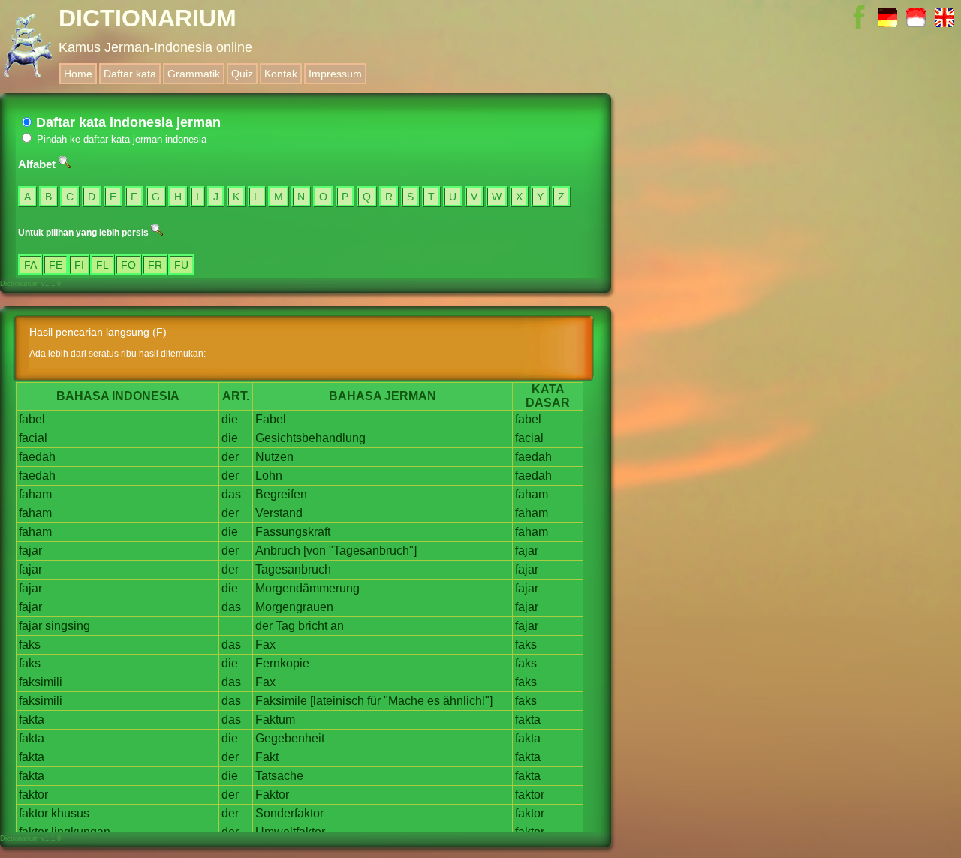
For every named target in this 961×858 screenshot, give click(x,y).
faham (35, 494)
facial (33, 438)
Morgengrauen (294, 607)
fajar (30, 550)
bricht (312, 625)
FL (102, 265)
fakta (31, 719)
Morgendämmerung (307, 588)
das (231, 494)
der (230, 456)
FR (155, 265)
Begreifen (281, 494)
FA (30, 265)
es (433, 700)
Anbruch (277, 550)
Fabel (270, 419)
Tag (285, 625)
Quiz (242, 74)
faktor (33, 794)
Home (78, 74)
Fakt (267, 757)
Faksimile (281, 700)
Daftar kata (130, 74)
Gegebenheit (289, 738)
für (374, 700)
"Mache (404, 700)
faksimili (40, 682)
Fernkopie (282, 663)
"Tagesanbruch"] (373, 550)
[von (314, 550)
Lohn (268, 475)
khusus (70, 813)
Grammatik (193, 74)
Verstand (279, 513)
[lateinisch (337, 700)
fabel (32, 419)
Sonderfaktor (289, 813)
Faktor (272, 794)
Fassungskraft (292, 531)
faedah (37, 456)
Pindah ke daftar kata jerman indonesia (120, 139)
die (229, 419)
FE (55, 265)
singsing (67, 625)
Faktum (275, 719)
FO (128, 265)
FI (79, 265)
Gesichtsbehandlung (310, 438)
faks (30, 644)
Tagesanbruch (293, 569)
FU (181, 265)
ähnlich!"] (468, 700)
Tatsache (279, 775)
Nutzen (274, 456)
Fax (265, 644)
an (337, 625)
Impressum (335, 74)
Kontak (280, 74)
